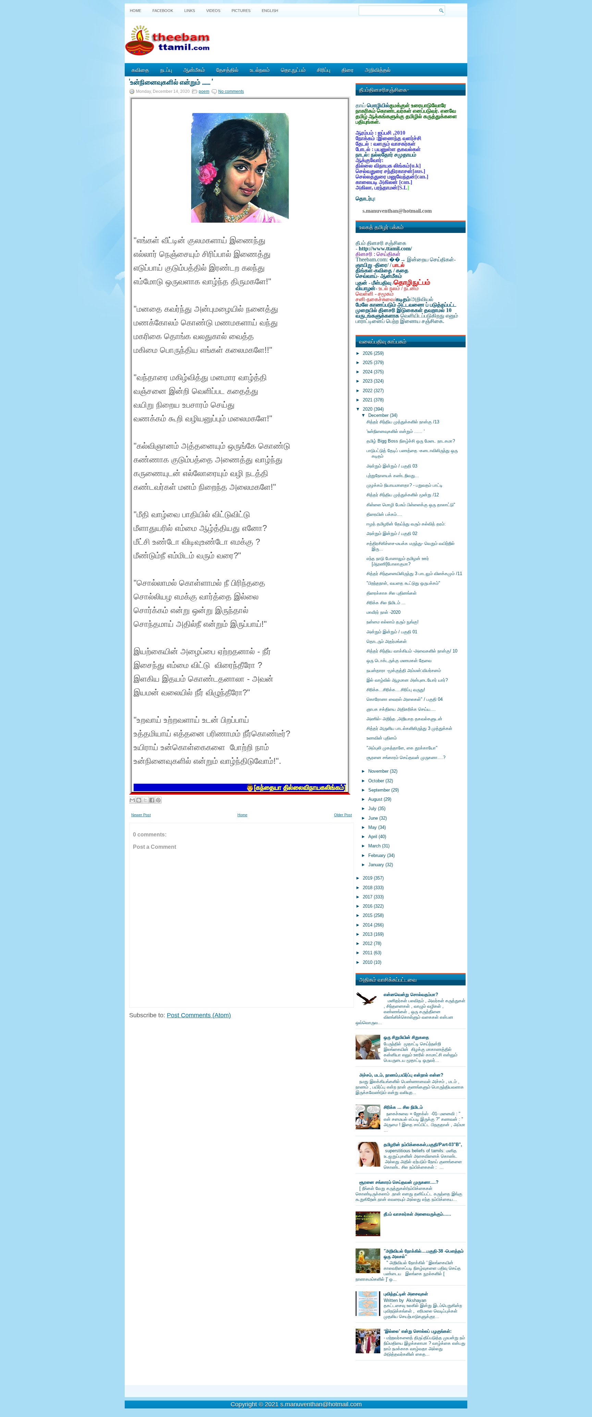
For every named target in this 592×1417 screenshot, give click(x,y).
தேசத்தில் (227, 69)
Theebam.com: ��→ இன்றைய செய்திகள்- (406, 259)
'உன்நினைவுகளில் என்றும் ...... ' (171, 81)
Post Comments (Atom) (199, 1015)
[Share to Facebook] (151, 800)
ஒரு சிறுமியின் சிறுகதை (406, 1037)
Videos (213, 11)
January (376, 864)
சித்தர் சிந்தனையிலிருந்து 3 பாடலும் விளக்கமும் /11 (414, 573)
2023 (368, 381)
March (375, 845)
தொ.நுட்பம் (293, 69)
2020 (368, 409)
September (379, 790)
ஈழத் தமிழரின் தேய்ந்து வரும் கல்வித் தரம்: (406, 523)
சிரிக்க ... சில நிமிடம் (403, 1107)
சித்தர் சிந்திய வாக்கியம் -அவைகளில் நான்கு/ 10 (412, 651)
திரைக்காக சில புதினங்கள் (392, 593)
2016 (368, 906)
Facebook (162, 11)
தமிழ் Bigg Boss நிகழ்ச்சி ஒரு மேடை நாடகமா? (411, 441)
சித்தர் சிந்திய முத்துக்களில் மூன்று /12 (403, 494)
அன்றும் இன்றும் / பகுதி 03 (392, 466)
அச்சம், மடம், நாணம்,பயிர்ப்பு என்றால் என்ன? (401, 1075)
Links (189, 11)
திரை (348, 69)
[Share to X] (145, 800)
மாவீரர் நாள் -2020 (383, 612)
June (373, 818)
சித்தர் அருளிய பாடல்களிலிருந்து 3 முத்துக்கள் (409, 728)
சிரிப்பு (323, 69)
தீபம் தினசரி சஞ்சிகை (381, 243)
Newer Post (141, 815)
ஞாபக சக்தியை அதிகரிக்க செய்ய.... (401, 709)
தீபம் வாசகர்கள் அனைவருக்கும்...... (417, 1214)
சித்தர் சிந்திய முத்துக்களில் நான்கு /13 (403, 421)
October (376, 780)
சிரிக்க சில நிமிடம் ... (386, 602)
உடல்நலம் (260, 69)
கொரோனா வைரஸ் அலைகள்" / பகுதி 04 (405, 699)
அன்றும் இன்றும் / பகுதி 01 (392, 631)
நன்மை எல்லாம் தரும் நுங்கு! (393, 621)
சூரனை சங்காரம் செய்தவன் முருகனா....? (406, 757)
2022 (368, 390)
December (379, 415)
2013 (368, 934)
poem (204, 91)
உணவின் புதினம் (382, 738)
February (377, 855)
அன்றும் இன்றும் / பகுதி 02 (392, 533)
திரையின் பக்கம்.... (384, 514)
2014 (368, 925)
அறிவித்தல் (378, 69)
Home (135, 11)
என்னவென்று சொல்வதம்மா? (411, 994)
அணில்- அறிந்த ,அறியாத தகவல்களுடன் (404, 718)
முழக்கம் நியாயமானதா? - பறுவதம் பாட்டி (405, 485)
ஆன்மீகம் (194, 69)
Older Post (343, 815)
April (373, 836)
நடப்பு (166, 69)
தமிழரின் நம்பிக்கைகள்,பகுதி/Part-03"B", (423, 1144)
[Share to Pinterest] (158, 800)
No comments (231, 91)
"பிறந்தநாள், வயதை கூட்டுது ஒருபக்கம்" (403, 583)
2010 (368, 962)
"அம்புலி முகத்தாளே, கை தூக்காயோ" (402, 747)
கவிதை (140, 69)
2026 (368, 353)
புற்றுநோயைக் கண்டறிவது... (393, 475)
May (373, 827)
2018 (368, 887)
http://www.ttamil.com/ (385, 248)
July (373, 808)
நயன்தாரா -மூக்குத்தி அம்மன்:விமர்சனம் (404, 670)
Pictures (241, 11)
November (379, 771)
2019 (368, 878)
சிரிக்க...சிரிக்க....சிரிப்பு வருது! (396, 689)
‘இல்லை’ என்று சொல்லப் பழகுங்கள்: (418, 1331)
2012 (368, 943)
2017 (368, 896)
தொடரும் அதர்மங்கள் (387, 641)
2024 (368, 371)
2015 (368, 915)
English (270, 11)
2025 (368, 362)
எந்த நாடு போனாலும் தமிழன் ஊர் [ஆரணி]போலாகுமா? (398, 561)
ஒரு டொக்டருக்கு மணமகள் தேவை (399, 660)
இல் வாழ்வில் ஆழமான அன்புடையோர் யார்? (407, 680)
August (376, 799)
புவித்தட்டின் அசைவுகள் (406, 1293)
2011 (368, 952)
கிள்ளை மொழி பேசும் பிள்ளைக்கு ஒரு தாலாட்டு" (411, 504)
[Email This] (132, 800)
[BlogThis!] (138, 800)
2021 (368, 399)
